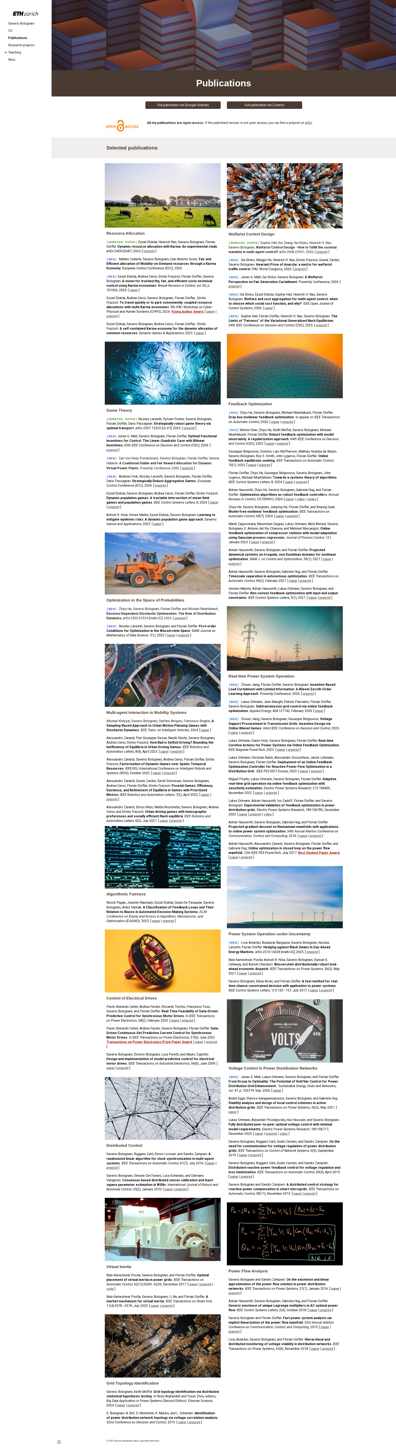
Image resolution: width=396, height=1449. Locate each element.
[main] (223, 83)
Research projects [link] (21, 45)
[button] (391, 6)
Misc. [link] (12, 60)
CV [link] (10, 31)
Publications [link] (17, 38)
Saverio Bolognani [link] (21, 23)
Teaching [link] (14, 52)
